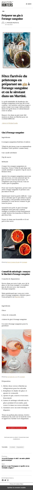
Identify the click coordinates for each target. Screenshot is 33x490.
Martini (17, 297)
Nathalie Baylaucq (13, 22)
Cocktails (12, 447)
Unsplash (24, 262)
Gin (3, 11)
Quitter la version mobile (16, 487)
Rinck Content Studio (13, 262)
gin (24, 84)
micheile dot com (12, 376)
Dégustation (20, 447)
